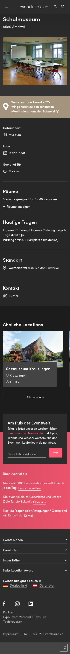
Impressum (11, 634)
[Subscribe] (55, 453)
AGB (27, 634)
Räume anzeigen (18, 206)
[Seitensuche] (55, 6)
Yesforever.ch (12, 621)
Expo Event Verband (17, 617)
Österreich (46, 585)
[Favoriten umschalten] (62, 6)
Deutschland (18, 585)
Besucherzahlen (29, 488)
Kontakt (29, 516)
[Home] (34, 7)
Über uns (39, 502)
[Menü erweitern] (7, 6)
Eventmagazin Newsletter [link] (26, 433)
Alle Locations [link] (35, 397)
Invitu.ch (40, 617)
